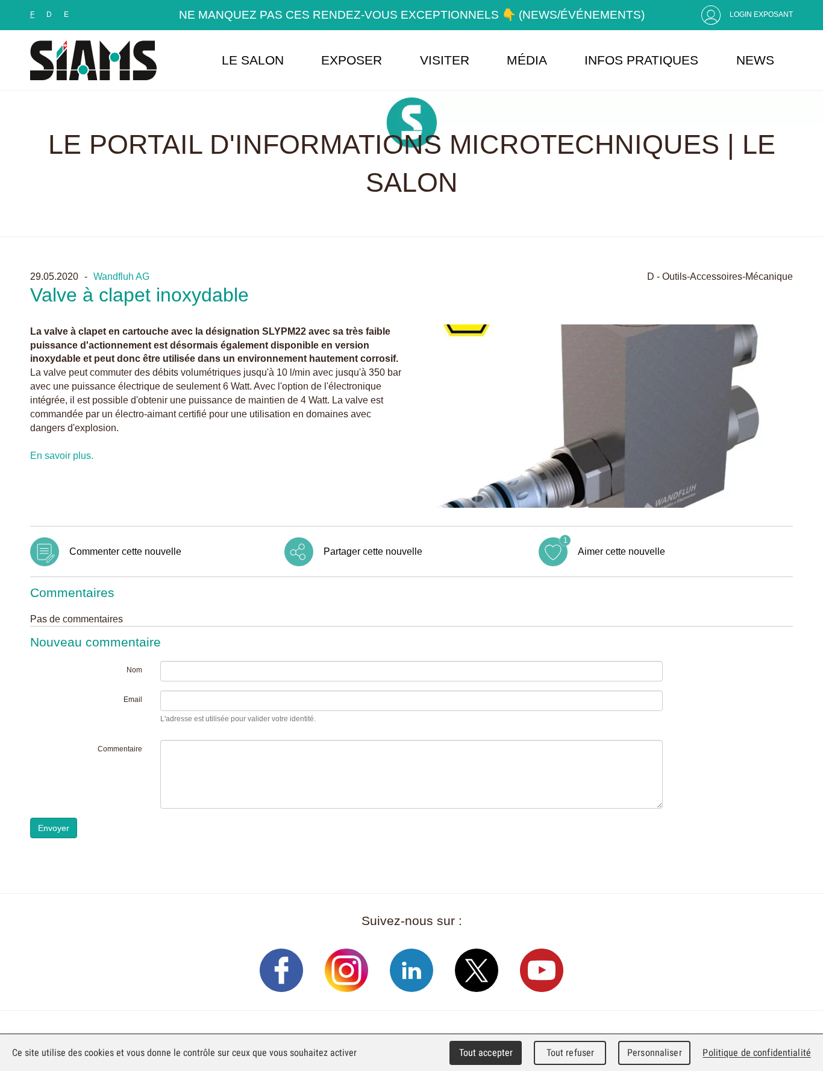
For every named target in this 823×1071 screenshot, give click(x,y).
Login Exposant (761, 14)
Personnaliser (654, 1052)
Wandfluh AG (121, 276)
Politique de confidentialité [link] (757, 1052)
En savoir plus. (61, 455)
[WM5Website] (93, 60)
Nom (134, 670)
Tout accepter (486, 1052)
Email (133, 699)
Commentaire (120, 749)
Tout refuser (570, 1052)
